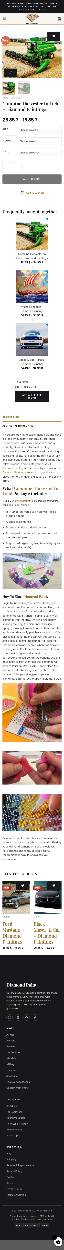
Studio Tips (12, 1135)
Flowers (10, 1046)
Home (5, 98)
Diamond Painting (13, 472)
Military (10, 1064)
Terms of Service (16, 1194)
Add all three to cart (32, 396)
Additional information (18, 426)
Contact (10, 1177)
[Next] (56, 55)
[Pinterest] (18, 1017)
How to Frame (14, 1129)
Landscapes (13, 1052)
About (9, 1183)
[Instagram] (9, 1017)
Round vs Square (15, 1117)
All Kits (10, 1034)
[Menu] (4, 19)
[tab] (32, 417)
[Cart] (60, 18)
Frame (6, 141)
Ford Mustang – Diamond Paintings (13, 933)
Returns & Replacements (20, 1165)
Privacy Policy (14, 1188)
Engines (16, 98)
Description (10, 417)
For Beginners (14, 1111)
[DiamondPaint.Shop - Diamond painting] (32, 19)
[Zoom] (10, 73)
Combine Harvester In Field (30, 490)
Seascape (12, 1076)
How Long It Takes (17, 1123)
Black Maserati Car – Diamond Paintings (47, 933)
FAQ (8, 1153)
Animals (10, 1040)
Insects (10, 1070)
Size (5, 129)
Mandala (11, 1058)
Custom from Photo (17, 1087)
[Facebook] (26, 1017)
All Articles (12, 1106)
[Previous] (8, 55)
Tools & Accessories (18, 1081)
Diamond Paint (35, 596)
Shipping (11, 1159)
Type (5, 152)
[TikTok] (35, 1017)
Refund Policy (14, 1171)
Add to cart (32, 179)
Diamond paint (11, 443)
